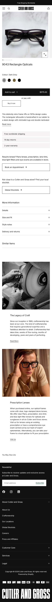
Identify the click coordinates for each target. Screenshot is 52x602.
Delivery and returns (11, 231)
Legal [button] (4, 563)
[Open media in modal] (44, 54)
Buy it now (11, 103)
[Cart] (48, 8)
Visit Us (13, 439)
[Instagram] (11, 491)
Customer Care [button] (8, 548)
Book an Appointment (14, 167)
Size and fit (7, 217)
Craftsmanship (8, 516)
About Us (6, 510)
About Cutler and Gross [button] (12, 502)
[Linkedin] (18, 491)
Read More (14, 341)
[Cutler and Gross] (26, 594)
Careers (5, 533)
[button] (3, 8)
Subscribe (40, 483)
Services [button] (6, 555)
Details (5, 210)
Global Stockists (12, 190)
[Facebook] (3, 491)
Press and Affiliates (10, 539)
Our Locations (8, 521)
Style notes (7, 224)
